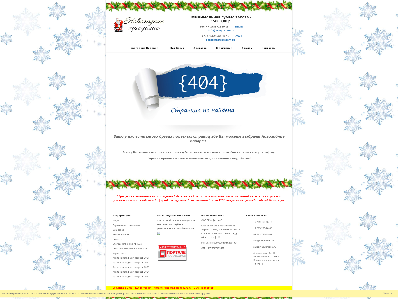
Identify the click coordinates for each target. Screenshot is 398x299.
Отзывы (247, 47)
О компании (224, 47)
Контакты (268, 47)
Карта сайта (119, 253)
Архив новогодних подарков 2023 (131, 267)
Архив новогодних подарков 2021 (131, 257)
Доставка (200, 47)
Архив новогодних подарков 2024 (131, 271)
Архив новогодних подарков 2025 (131, 276)
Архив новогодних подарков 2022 (131, 262)
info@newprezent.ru (263, 240)
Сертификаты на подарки (126, 225)
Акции (116, 220)
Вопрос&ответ (121, 234)
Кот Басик (177, 47)
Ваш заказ (118, 229)
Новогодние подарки (143, 47)
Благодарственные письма (127, 243)
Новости (117, 239)
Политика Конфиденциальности (130, 248)
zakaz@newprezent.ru (264, 247)
